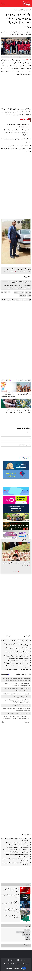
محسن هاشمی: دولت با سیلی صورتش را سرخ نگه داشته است (15, 645)
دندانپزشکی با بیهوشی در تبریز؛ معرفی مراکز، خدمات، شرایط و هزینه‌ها (11, 910)
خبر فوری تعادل (26, 934)
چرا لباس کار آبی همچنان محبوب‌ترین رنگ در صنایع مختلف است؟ (10, 903)
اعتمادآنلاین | (27, 60)
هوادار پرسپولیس (18, 292)
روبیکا (16, 271)
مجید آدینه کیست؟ (23, 857)
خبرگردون (27, 929)
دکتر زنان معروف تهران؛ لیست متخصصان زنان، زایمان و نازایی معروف (11, 889)
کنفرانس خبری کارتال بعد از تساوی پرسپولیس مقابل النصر (17, 285)
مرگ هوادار (23, 295)
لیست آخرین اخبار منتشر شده (7, 636)
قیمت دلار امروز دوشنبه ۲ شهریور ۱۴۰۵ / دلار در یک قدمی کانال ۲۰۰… (15, 859)
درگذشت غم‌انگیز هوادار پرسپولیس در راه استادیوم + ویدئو (17, 125)
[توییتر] (9, 292)
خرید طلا (28, 939)
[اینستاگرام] (20, 960)
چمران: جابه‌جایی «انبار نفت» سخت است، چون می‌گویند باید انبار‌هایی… (16, 653)
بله (11, 271)
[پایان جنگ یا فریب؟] (16, 551)
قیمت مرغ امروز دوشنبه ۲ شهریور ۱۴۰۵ (18, 845)
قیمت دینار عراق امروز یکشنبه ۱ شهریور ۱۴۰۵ (17, 843)
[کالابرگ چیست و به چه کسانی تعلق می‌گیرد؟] (25, 897)
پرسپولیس (28, 292)
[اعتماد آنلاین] (26, 3)
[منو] (4, 3)
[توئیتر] (11, 960)
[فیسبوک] (5, 292)
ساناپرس (28, 937)
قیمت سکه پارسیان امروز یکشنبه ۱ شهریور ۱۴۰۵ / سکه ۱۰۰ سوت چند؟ (14, 839)
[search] (2, 3)
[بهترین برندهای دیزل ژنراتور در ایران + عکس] (25, 918)
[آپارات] (8, 960)
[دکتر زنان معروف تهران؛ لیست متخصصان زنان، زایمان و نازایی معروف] (25, 890)
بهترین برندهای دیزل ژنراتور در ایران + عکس (11, 916)
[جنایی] (16, 526)
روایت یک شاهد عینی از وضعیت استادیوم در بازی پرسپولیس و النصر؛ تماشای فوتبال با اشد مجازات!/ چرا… (16, 281)
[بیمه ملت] (16, 474)
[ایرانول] (16, 517)
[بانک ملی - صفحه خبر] (16, 465)
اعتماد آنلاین (9, 964)
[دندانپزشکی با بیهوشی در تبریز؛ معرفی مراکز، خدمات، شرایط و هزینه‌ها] (25, 911)
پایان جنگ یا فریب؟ (24, 563)
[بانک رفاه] (16, 534)
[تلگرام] (2, 292)
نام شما (29, 432)
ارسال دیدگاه (25, 458)
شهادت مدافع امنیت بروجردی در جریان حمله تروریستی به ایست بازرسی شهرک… (17, 649)
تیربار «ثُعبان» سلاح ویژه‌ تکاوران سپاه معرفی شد (16, 852)
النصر (29, 295)
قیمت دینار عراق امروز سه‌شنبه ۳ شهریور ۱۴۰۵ (16, 669)
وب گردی (28, 885)
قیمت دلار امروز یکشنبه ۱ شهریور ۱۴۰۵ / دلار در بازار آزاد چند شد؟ (15, 863)
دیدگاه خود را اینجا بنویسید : (24, 445)
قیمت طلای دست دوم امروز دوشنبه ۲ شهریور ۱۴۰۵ (15, 854)
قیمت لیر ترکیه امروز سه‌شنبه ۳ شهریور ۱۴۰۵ (17, 661)
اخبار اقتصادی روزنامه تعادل (23, 932)
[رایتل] (16, 500)
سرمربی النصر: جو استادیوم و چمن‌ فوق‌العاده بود (19, 288)
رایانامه (29, 439)
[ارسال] (20, 57)
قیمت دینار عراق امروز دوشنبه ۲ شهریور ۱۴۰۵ (17, 847)
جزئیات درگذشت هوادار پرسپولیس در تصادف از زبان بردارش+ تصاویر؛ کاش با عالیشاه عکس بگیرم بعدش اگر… (15, 132)
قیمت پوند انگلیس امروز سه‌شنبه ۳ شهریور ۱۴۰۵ (16, 656)
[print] (17, 57)
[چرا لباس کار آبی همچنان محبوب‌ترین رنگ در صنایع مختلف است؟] (25, 904)
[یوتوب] (14, 960)
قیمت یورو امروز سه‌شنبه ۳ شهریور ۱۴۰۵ (18, 658)
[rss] (23, 960)
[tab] (18, 571)
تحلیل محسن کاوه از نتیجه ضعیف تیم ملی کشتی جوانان (15, 666)
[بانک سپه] (16, 508)
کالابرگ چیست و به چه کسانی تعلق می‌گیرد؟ (10, 896)
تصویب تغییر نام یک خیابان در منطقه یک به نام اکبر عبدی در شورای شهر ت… (14, 641)
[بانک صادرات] (16, 491)
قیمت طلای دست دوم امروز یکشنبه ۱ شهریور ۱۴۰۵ (15, 850)
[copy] (29, 299)
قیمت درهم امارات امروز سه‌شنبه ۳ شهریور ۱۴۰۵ (16, 663)
